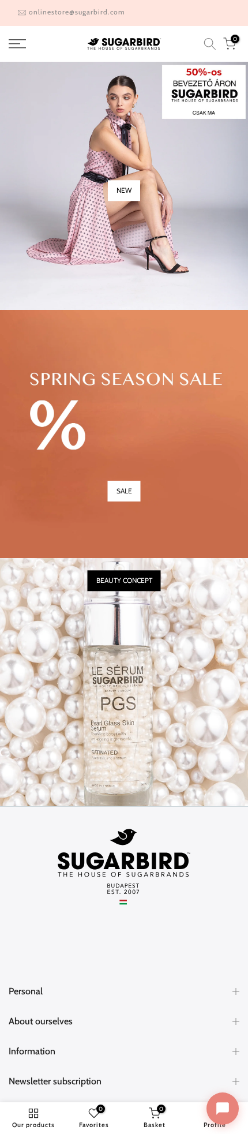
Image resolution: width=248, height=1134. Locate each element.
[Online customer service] (222, 1108)
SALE (124, 490)
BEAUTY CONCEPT (124, 581)
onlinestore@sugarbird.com (77, 12)
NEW (124, 190)
